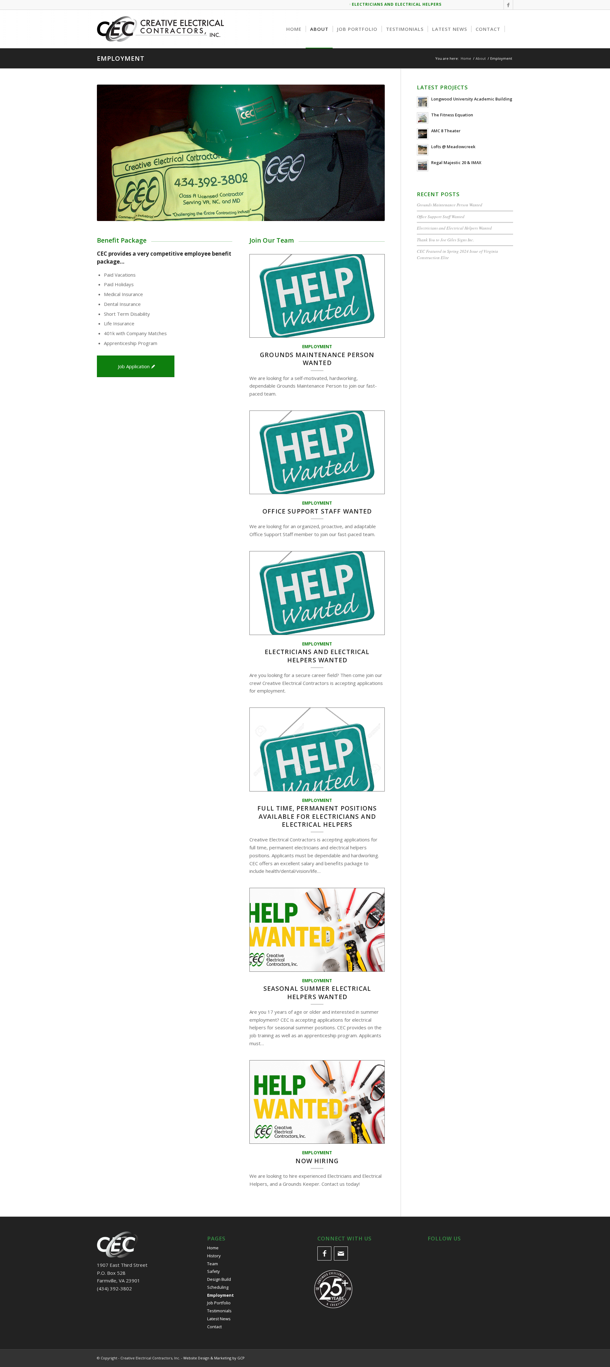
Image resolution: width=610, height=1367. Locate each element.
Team (212, 1264)
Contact (214, 1326)
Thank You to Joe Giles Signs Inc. (445, 240)
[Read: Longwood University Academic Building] (422, 102)
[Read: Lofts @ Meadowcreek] (422, 149)
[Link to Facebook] (508, 5)
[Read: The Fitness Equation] (422, 118)
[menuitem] (294, 29)
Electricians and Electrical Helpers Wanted (317, 655)
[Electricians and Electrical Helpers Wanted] (317, 593)
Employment (121, 58)
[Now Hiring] (317, 1102)
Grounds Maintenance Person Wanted (317, 358)
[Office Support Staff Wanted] (317, 452)
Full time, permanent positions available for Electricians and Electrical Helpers (317, 816)
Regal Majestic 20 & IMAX (456, 162)
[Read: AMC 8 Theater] (422, 134)
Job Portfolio (219, 1303)
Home (213, 1248)
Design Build (219, 1279)
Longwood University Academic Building (471, 99)
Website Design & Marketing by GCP (214, 1358)
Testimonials (219, 1311)
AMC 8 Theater (445, 131)
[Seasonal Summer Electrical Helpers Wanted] (317, 929)
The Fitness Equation (452, 115)
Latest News (219, 1319)
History (214, 1256)
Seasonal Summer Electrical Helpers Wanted (317, 992)
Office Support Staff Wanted (317, 511)
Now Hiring (317, 1160)
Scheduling (217, 1287)
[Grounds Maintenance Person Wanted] (317, 296)
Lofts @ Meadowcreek (453, 146)
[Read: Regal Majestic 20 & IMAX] (422, 165)
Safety (213, 1271)
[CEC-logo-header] (160, 29)
